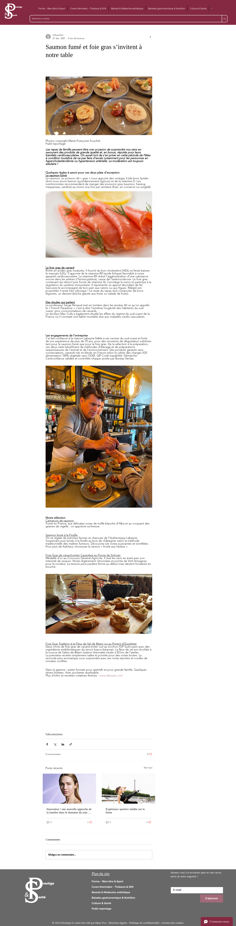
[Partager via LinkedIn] (62, 744)
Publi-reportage (101, 908)
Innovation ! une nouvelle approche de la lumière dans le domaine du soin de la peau (69, 810)
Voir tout (148, 767)
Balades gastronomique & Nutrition (113, 897)
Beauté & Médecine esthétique (111, 892)
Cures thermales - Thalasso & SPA (113, 886)
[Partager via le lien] (70, 744)
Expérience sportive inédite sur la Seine (125, 810)
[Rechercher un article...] (224, 18)
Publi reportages (54, 734)
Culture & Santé (101, 903)
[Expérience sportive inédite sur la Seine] (128, 789)
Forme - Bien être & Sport (107, 881)
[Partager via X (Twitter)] (55, 744)
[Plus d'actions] (150, 37)
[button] (52, 8)
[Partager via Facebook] (47, 744)
